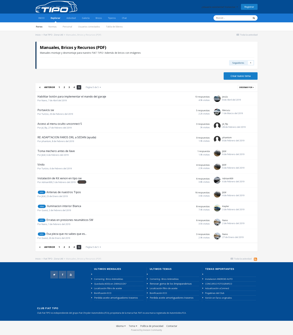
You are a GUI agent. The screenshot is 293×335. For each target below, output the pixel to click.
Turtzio (45, 113)
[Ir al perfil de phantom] (217, 139)
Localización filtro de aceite (108, 288)
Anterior (49, 87)
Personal (67, 26)
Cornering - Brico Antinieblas (108, 278)
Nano (44, 100)
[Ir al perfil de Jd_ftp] (217, 125)
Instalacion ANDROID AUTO (219, 278)
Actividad (71, 17)
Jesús (225, 96)
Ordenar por (246, 87)
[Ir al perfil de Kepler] (217, 208)
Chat (124, 17)
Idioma (120, 326)
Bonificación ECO (102, 293)
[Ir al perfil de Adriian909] (217, 180)
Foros (39, 26)
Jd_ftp (44, 127)
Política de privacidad (151, 326)
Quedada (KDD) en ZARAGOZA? (110, 283)
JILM (43, 154)
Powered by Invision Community (146, 330)
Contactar (171, 326)
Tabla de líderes (114, 26)
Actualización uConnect (217, 288)
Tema (132, 326)
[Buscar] (254, 18)
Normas (52, 26)
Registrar (249, 6)
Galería (86, 17)
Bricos (99, 17)
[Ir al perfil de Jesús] (217, 98)
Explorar (55, 17)
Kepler (225, 206)
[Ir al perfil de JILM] (217, 153)
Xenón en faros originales (218, 297)
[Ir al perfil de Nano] (217, 222)
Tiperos (112, 17)
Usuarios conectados (89, 26)
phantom (46, 141)
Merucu (226, 110)
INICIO (41, 17)
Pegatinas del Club (214, 293)
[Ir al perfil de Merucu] (217, 112)
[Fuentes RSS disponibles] (255, 259)
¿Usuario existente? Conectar (219, 6)
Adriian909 (47, 182)
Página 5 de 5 (93, 87)
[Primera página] (39, 87)
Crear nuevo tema (241, 76)
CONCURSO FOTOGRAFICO (218, 283)
